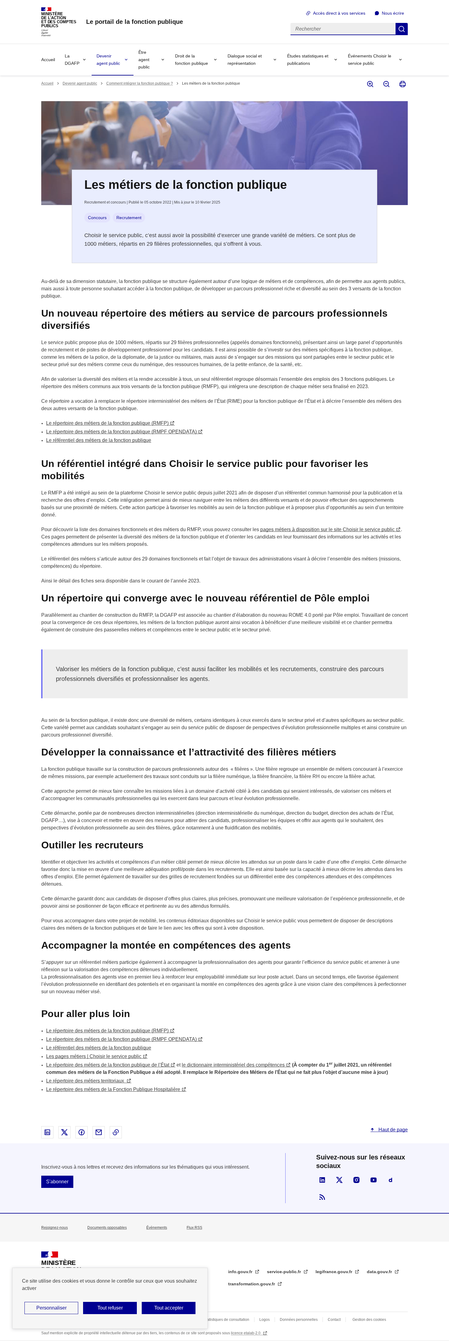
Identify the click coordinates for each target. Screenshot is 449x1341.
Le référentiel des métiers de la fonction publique (98, 440)
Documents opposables (107, 1227)
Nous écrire (393, 13)
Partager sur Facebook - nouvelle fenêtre (81, 1132)
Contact (334, 1319)
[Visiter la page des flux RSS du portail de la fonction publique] (322, 1197)
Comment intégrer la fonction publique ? (139, 83)
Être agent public (144, 59)
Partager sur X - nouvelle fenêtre (64, 1132)
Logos (264, 1319)
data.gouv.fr (380, 1271)
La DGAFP (72, 59)
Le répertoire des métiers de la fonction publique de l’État (107, 1064)
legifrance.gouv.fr (334, 1271)
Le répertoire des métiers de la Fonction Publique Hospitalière (113, 1089)
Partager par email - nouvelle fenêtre (99, 1132)
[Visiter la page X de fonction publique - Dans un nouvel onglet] (339, 1180)
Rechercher (402, 29)
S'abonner (57, 1181)
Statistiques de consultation (226, 1319)
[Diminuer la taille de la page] (386, 84)
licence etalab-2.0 (246, 1333)
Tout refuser (110, 1307)
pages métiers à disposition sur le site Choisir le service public (327, 529)
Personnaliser (51, 1307)
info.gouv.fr (241, 1271)
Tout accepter (168, 1307)
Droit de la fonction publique (191, 59)
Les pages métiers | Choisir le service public (93, 1056)
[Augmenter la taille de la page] (369, 84)
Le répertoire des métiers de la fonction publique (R (121, 431)
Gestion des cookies (369, 1319)
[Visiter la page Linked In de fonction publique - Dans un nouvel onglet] (322, 1180)
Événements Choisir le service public (369, 59)
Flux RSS (194, 1227)
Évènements (156, 1227)
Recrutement (128, 217)
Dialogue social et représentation (245, 59)
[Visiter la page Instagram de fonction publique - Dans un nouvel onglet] (356, 1180)
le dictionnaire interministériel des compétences (233, 1064)
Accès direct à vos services (339, 13)
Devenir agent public (108, 59)
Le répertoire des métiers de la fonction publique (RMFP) (107, 423)
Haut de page (392, 1129)
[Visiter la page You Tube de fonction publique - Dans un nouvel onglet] (373, 1180)
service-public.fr (284, 1271)
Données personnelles (299, 1319)
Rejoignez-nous (54, 1227)
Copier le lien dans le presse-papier (116, 1132)
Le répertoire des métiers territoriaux (85, 1080)
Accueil (48, 59)
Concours (97, 217)
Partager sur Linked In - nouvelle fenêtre (47, 1132)
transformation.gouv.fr (252, 1283)
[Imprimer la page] (402, 84)
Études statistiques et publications (307, 59)
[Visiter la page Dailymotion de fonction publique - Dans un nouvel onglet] (391, 1180)
